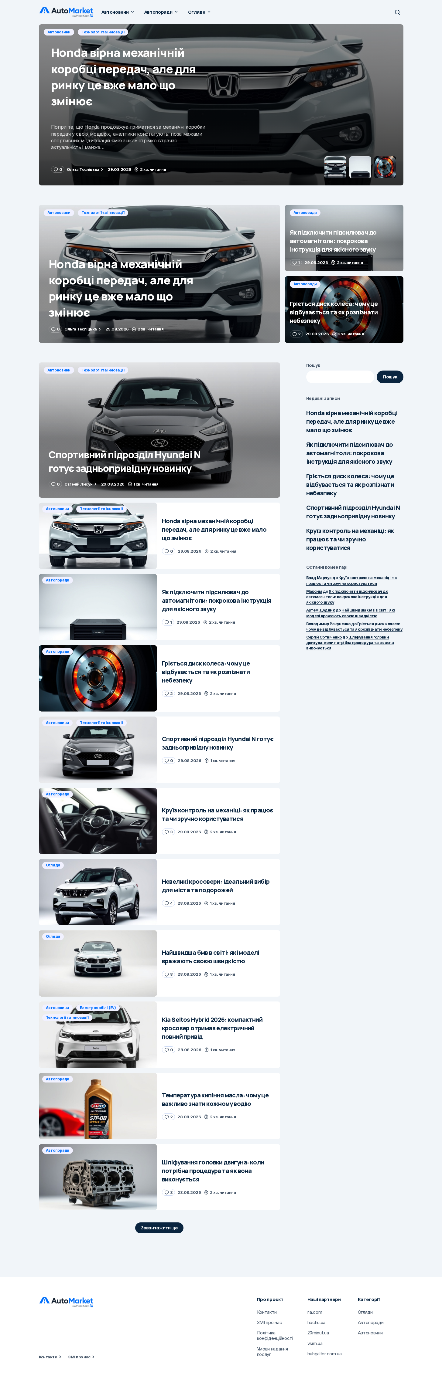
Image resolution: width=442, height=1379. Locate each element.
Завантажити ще (159, 1228)
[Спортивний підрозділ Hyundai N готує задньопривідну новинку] (159, 430)
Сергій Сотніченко (324, 637)
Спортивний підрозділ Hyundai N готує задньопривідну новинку (353, 511)
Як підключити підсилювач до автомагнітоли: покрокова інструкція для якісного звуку (349, 453)
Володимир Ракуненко (328, 623)
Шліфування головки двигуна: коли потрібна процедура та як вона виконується (350, 642)
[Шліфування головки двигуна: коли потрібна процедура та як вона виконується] (98, 1177)
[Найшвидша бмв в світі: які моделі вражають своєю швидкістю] (98, 963)
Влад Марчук (319, 577)
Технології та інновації (102, 212)
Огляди (53, 865)
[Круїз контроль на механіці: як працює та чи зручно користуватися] (98, 821)
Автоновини (59, 212)
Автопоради (59, 32)
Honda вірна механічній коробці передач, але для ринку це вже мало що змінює (352, 421)
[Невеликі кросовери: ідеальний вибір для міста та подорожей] (98, 892)
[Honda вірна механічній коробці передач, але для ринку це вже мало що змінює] (159, 274)
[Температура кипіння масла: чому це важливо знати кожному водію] (98, 1106)
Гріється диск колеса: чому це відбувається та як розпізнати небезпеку (350, 484)
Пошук (313, 365)
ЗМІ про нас (79, 1356)
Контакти (48, 1356)
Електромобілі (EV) (98, 1007)
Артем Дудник (320, 610)
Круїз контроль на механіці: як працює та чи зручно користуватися (350, 539)
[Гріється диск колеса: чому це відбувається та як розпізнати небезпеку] (344, 309)
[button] (397, 12)
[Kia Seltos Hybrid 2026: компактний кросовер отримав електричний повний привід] (98, 1034)
